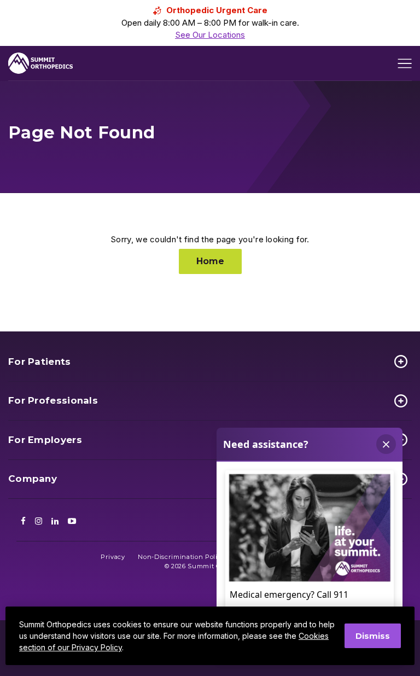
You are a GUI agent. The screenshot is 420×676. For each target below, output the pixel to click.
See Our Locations (210, 35)
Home (210, 261)
